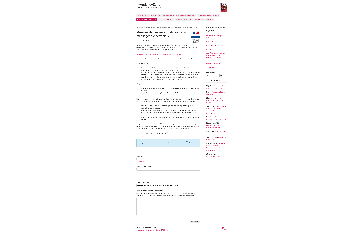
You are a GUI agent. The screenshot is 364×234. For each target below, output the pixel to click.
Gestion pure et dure (204, 16)
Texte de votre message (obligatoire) (149, 190)
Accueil (138, 27)
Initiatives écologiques (165, 19)
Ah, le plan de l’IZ (143, 16)
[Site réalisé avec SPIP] (225, 229)
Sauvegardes (210, 67)
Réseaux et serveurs (213, 64)
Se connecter (140, 161)
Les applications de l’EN (214, 45)
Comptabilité (155, 16)
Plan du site (140, 230)
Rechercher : (211, 72)
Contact (158, 230)
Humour (216, 16)
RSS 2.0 (165, 230)
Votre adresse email (143, 166)
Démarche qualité (168, 16)
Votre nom (140, 156)
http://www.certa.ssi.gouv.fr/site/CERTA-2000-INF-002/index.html (158, 54)
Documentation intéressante (185, 16)
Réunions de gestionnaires (204, 19)
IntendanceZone (148, 4)
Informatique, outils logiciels (146, 19)
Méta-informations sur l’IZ (183, 19)
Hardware (209, 42)
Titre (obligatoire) (142, 182)
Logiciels (209, 49)
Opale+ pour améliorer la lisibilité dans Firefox (214, 100)
